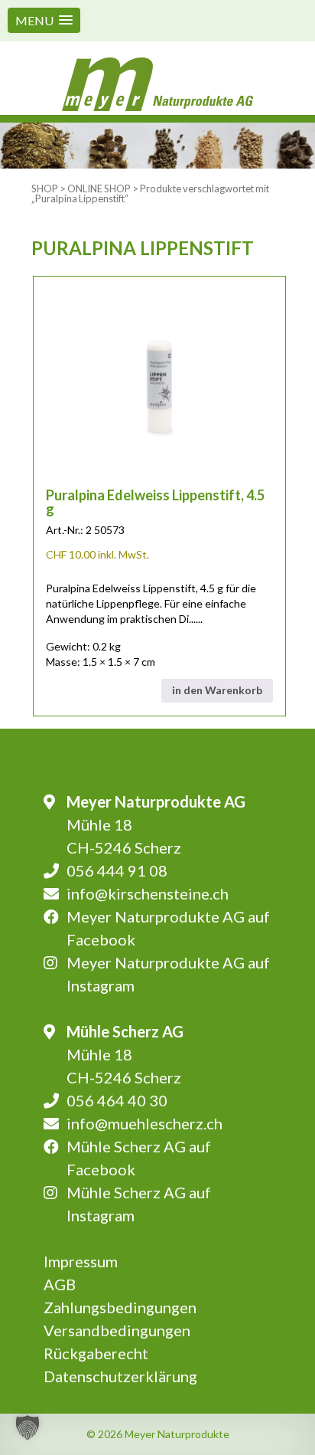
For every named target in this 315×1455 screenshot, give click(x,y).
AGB (60, 1284)
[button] (44, 20)
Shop (44, 188)
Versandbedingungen (117, 1330)
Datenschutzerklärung (120, 1376)
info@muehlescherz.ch (144, 1123)
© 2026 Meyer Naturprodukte (157, 1433)
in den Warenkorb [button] (217, 689)
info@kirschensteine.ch (148, 893)
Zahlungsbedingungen (120, 1307)
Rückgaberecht (96, 1353)
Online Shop (99, 188)
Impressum (81, 1261)
